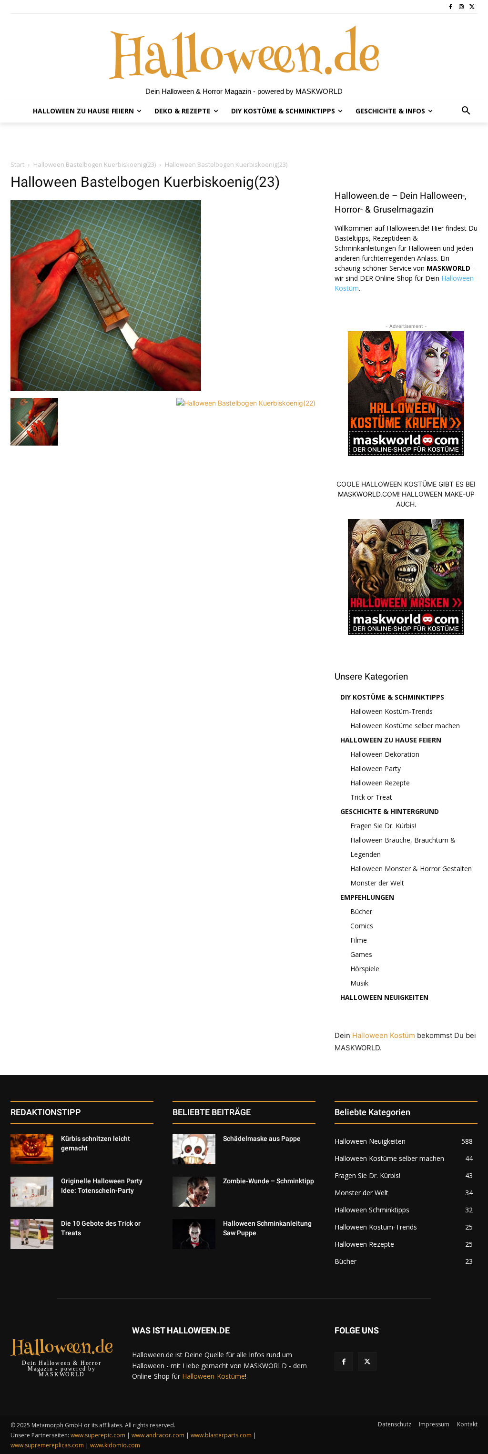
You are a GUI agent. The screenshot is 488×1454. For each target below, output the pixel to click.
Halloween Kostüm (383, 1035)
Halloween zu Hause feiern (390, 739)
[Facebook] (450, 6)
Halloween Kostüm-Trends (391, 711)
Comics (361, 925)
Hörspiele (364, 968)
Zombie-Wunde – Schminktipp (268, 1181)
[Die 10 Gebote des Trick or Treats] (31, 1234)
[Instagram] (461, 6)
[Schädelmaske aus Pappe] (194, 1149)
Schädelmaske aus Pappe (262, 1138)
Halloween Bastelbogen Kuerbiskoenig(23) (94, 164)
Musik (359, 982)
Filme (358, 940)
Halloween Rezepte (380, 782)
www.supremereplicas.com (47, 1445)
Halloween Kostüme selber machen (405, 725)
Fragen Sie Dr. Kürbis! (383, 825)
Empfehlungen (367, 897)
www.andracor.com (158, 1435)
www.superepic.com (98, 1435)
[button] (466, 111)
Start (17, 164)
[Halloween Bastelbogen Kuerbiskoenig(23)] (105, 388)
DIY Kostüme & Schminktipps (392, 697)
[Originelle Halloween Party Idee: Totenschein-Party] (31, 1192)
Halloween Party (375, 768)
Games (361, 954)
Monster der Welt (377, 882)
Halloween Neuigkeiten (384, 997)
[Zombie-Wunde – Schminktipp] (194, 1192)
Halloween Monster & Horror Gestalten (411, 868)
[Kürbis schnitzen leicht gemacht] (31, 1149)
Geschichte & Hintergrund (389, 811)
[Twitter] (472, 6)
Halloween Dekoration (384, 754)
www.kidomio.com (115, 1445)
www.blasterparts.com (221, 1435)
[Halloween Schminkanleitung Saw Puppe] (194, 1234)
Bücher (361, 911)
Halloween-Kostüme (213, 1376)
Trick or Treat (371, 797)
